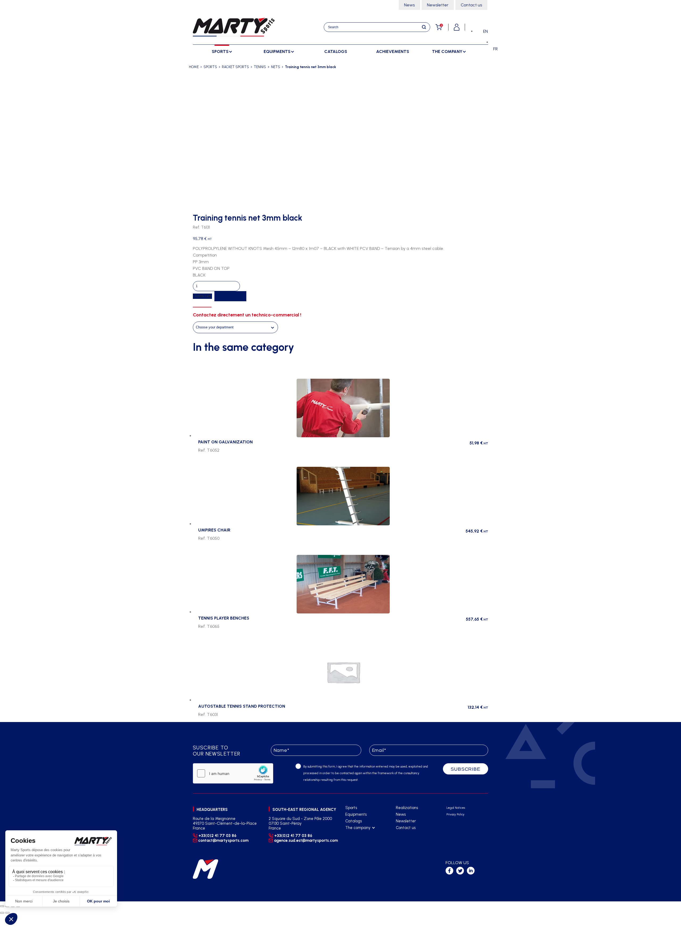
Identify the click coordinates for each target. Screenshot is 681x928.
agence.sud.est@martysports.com (305, 840)
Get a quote (230, 296)
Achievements (392, 51)
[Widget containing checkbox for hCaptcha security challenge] (233, 773)
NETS (275, 67)
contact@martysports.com (223, 840)
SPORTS (210, 67)
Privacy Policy (455, 814)
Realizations (407, 807)
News (409, 4)
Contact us (471, 4)
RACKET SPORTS (235, 67)
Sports (351, 807)
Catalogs (335, 51)
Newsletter (438, 4)
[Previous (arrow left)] (2, 913)
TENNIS (260, 67)
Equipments (356, 814)
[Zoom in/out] (2, 906)
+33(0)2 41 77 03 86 (217, 835)
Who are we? (357, 834)
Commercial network (363, 841)
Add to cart (202, 296)
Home (194, 67)
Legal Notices (455, 808)
